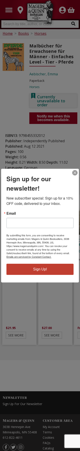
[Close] (75, 172)
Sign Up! (40, 269)
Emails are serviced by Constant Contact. (28, 256)
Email (11, 213)
